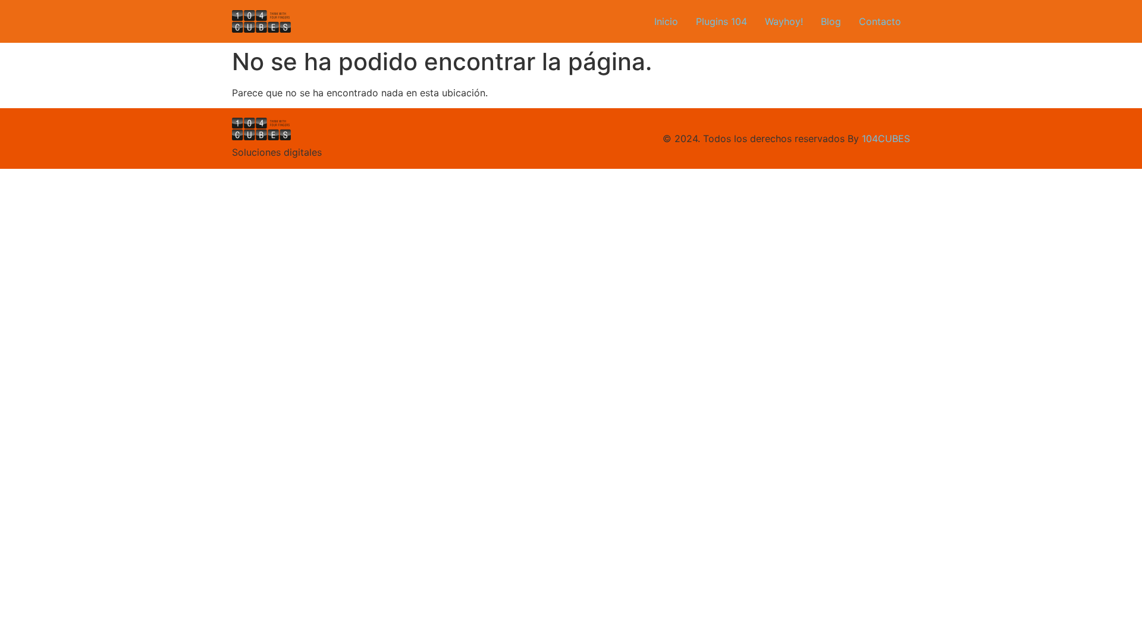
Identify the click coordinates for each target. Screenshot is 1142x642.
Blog (831, 21)
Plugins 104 (721, 21)
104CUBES (886, 138)
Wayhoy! (784, 21)
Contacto (880, 21)
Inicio (666, 21)
